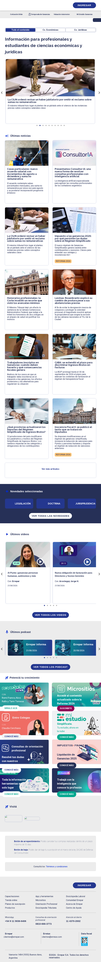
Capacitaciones (12, 896)
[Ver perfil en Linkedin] (17, 941)
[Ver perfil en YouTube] (22, 941)
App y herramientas (44, 896)
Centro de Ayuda (73, 908)
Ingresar (84, 5)
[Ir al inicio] (15, 885)
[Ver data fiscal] (88, 941)
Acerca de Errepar (74, 904)
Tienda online (11, 900)
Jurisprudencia (85, 503)
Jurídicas (80, 30)
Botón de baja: (21, 850)
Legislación (23, 503)
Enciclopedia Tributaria (46, 908)
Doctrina (54, 503)
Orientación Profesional (46, 904)
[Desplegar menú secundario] (61, 5)
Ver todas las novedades (50, 516)
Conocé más (11, 736)
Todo (20, 30)
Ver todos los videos (50, 615)
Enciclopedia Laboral (75, 896)
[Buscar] (34, 5)
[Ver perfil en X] (11, 941)
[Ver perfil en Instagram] (27, 941)
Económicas (50, 30)
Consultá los (50, 866)
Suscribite (66, 708)
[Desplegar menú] (6, 5)
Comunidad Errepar (74, 900)
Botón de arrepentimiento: (27, 841)
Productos (10, 908)
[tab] (36, 125)
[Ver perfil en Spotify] (38, 941)
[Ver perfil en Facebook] (6, 941)
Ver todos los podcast (50, 667)
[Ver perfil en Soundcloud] (33, 941)
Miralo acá (10, 708)
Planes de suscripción (15, 904)
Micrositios (41, 900)
